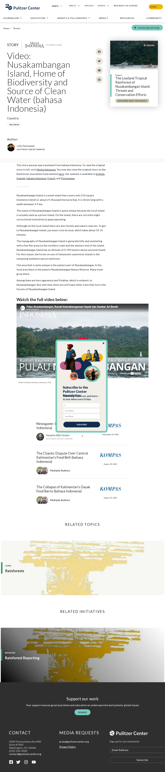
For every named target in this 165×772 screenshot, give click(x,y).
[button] (82, 391)
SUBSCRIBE (82, 424)
